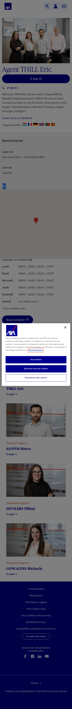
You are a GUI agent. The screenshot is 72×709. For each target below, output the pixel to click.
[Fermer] (65, 327)
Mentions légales (35, 350)
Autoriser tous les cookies (36, 368)
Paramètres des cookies (36, 377)
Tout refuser (36, 359)
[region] (36, 354)
